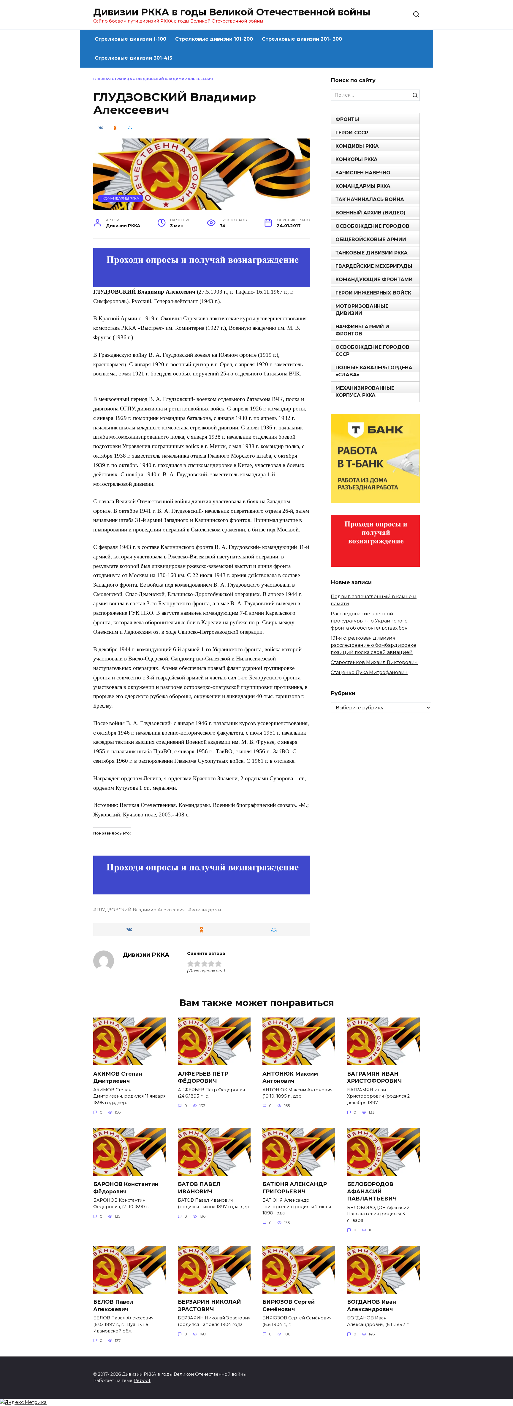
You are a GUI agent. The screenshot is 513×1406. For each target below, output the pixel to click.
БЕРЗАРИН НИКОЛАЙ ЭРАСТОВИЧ (209, 1305)
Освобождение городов (372, 226)
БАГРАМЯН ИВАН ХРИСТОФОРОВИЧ (374, 1077)
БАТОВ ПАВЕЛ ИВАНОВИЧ (199, 1188)
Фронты (347, 119)
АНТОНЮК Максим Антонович (290, 1077)
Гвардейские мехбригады (373, 266)
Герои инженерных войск (373, 293)
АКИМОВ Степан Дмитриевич (117, 1077)
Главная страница (112, 79)
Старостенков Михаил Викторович (374, 662)
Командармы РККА (120, 198)
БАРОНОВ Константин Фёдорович (126, 1188)
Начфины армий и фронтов (362, 330)
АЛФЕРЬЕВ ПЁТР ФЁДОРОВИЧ (203, 1077)
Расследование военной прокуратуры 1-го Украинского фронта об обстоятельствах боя (369, 621)
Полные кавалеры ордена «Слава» (373, 371)
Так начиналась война (369, 199)
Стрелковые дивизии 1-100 (130, 39)
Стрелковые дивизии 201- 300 (302, 39)
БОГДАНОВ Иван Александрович (371, 1305)
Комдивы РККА (357, 146)
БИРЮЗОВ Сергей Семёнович (288, 1305)
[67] (201, 890)
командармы (206, 910)
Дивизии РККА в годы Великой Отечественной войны (231, 12)
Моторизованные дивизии (361, 309)
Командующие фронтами (374, 279)
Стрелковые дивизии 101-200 (214, 39)
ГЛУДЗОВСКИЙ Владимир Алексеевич (140, 910)
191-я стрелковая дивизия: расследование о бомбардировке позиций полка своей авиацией (373, 645)
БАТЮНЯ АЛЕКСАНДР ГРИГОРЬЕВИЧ (294, 1188)
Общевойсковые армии (370, 239)
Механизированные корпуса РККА (364, 391)
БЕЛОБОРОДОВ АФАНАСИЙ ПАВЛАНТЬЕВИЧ (372, 1191)
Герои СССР (351, 133)
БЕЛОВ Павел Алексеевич (113, 1305)
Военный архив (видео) (370, 213)
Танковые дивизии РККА (371, 253)
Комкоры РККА (356, 159)
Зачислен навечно (362, 173)
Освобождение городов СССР (372, 350)
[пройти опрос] (201, 283)
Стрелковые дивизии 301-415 (133, 58)
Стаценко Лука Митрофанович (369, 672)
